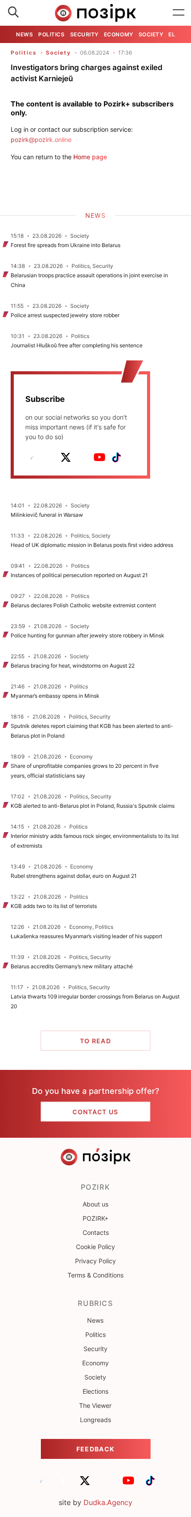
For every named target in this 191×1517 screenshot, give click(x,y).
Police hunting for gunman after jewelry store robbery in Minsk (87, 635)
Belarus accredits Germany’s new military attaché (72, 966)
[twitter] (65, 457)
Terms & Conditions (95, 1275)
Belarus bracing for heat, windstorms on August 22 (73, 665)
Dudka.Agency (108, 1502)
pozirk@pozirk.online (41, 139)
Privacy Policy (95, 1261)
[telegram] (32, 457)
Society (151, 34)
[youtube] (99, 457)
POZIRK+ (95, 1218)
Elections (95, 1391)
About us (95, 1204)
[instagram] (82, 457)
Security (84, 34)
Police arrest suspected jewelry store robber (65, 315)
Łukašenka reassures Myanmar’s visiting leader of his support (86, 936)
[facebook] (49, 457)
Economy (118, 34)
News (24, 34)
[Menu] (178, 13)
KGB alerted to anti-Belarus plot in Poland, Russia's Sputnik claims (93, 805)
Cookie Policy (95, 1246)
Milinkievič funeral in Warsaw (47, 514)
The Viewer (95, 1405)
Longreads (95, 1419)
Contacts (96, 1232)
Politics (51, 34)
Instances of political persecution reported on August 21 (79, 575)
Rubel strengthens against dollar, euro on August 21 (74, 875)
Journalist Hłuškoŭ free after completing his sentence (77, 345)
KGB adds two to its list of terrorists (54, 906)
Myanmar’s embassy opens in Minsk (55, 695)
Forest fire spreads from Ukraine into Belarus (65, 245)
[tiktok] (116, 457)
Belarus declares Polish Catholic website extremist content (83, 605)
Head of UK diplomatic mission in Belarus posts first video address (92, 545)
